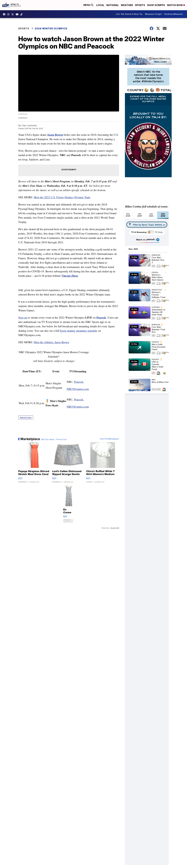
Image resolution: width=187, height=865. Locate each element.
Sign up (22, 317)
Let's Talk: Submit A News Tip (129, 14)
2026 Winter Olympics (51, 28)
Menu (87, 5)
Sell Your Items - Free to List (53, 439)
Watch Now (175, 5)
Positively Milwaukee (173, 14)
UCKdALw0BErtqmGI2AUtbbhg (18, 14)
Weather (127, 5)
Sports (140, 5)
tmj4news (9, 14)
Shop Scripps (156, 5)
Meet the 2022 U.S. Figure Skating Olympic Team (62, 197)
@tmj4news (22, 14)
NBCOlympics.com (78, 389)
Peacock (101, 317)
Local (100, 5)
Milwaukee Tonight (153, 14)
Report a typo (26, 417)
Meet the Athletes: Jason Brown (51, 342)
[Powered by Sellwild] (115, 528)
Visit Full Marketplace (109, 439)
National (112, 5)
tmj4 (5, 14)
